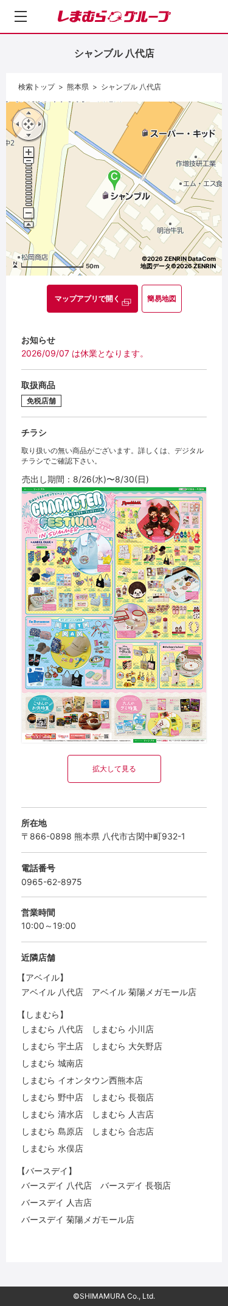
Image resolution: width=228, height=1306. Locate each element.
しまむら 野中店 (52, 1097)
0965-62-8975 (51, 882)
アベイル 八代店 (52, 992)
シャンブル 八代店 (131, 86)
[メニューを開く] (21, 16)
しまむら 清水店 (52, 1114)
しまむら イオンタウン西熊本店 (82, 1080)
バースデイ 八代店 (56, 1185)
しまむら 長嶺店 (123, 1097)
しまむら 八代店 (52, 1029)
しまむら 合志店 (123, 1131)
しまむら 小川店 (123, 1029)
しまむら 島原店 (52, 1131)
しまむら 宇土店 (52, 1046)
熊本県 (78, 86)
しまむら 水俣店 (52, 1148)
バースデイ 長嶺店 (135, 1185)
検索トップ (36, 86)
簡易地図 (161, 298)
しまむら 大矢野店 (127, 1046)
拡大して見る (114, 768)
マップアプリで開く (87, 298)
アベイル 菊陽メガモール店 (144, 992)
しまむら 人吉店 (123, 1114)
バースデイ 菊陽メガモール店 (77, 1219)
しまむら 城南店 (52, 1063)
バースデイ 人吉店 (56, 1202)
